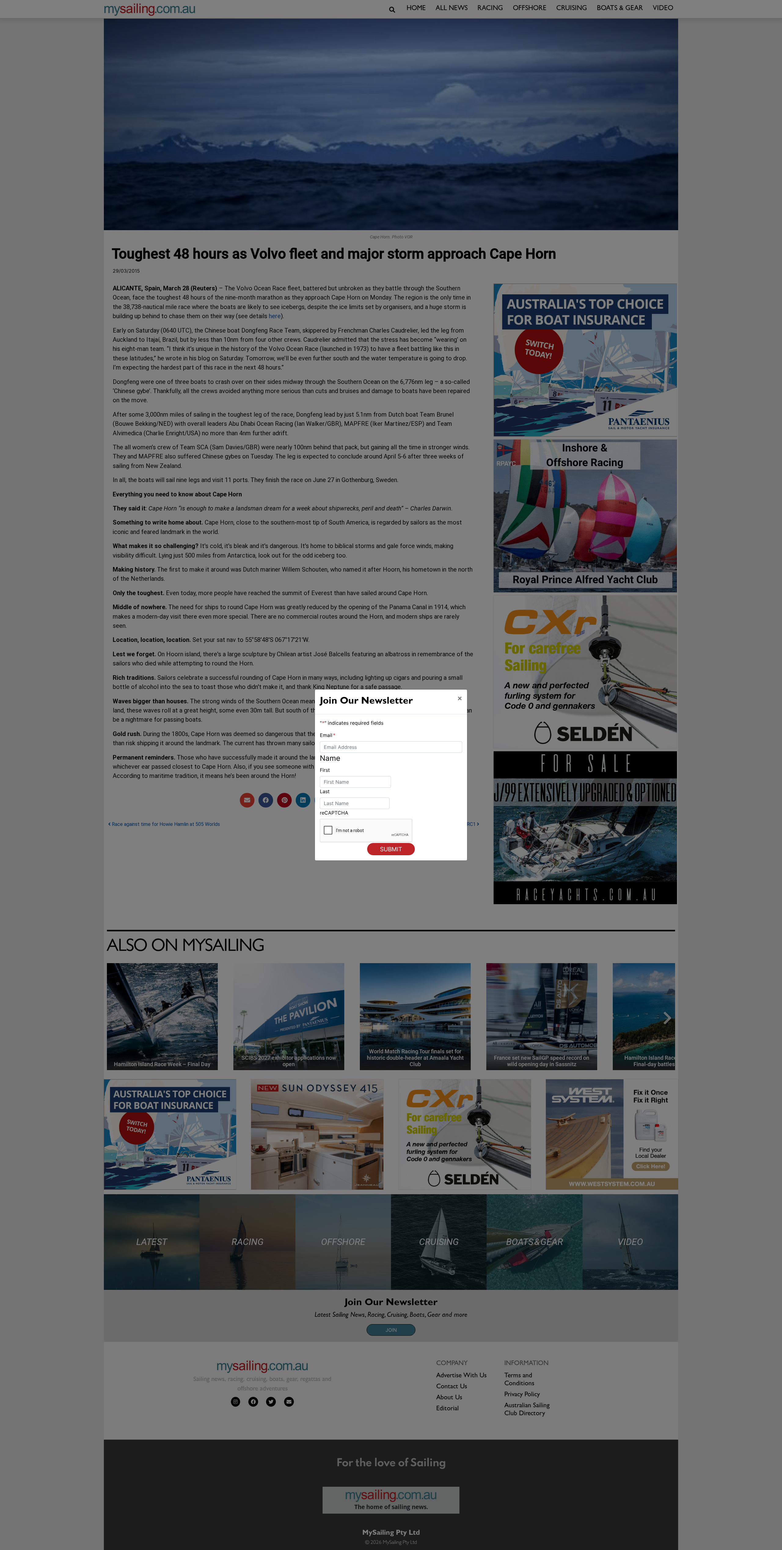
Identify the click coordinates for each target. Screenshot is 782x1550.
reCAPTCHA (334, 813)
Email (327, 735)
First (325, 770)
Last (325, 791)
